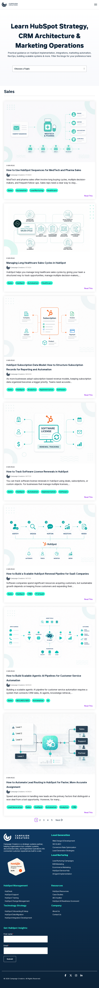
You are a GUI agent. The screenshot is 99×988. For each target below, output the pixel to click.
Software (61, 389)
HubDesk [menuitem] (8, 891)
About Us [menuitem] (56, 911)
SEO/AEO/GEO (22, 700)
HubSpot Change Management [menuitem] (17, 901)
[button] (66, 975)
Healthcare (52, 190)
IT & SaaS (39, 594)
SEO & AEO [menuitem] (57, 844)
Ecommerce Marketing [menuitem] (62, 867)
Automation (21, 190)
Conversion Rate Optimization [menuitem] (64, 847)
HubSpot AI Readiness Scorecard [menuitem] (66, 901)
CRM (30, 594)
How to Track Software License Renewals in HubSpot (37, 471)
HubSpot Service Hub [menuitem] (61, 871)
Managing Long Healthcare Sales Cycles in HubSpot (36, 262)
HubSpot (20, 283)
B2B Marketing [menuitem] (58, 864)
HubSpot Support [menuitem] (12, 894)
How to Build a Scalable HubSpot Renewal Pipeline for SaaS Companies (47, 573)
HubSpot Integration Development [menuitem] (18, 918)
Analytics (32, 389)
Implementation (46, 389)
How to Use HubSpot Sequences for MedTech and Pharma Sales (43, 170)
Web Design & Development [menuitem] (64, 841)
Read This (88, 196)
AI (48, 700)
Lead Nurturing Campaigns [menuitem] (63, 861)
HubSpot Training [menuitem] (12, 898)
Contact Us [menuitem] (57, 914)
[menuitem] (60, 836)
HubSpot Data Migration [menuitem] (14, 914)
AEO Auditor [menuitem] (57, 898)
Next (58, 820)
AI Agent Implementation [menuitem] (62, 874)
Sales (10, 190)
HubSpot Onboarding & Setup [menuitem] (16, 911)
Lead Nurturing (36, 190)
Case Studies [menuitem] (58, 894)
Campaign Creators (18, 175)
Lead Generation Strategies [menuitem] (63, 851)
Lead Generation (15, 807)
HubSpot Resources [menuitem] (61, 891)
